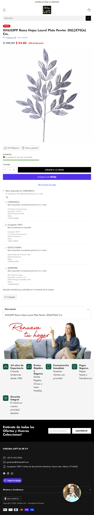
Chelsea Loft (11, 37)
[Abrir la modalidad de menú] (4, 9)
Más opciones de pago (47, 184)
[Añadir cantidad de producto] (14, 169)
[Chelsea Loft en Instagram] (8, 474)
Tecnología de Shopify (36, 503)
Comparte (11, 297)
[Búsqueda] (88, 18)
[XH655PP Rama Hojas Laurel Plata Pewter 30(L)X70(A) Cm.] (47, 95)
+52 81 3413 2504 (14, 457)
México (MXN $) (12, 499)
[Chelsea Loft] (47, 10)
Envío (20, 289)
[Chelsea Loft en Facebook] (4, 474)
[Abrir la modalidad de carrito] (89, 9)
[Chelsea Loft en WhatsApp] (12, 474)
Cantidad (6, 164)
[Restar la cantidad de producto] (5, 169)
